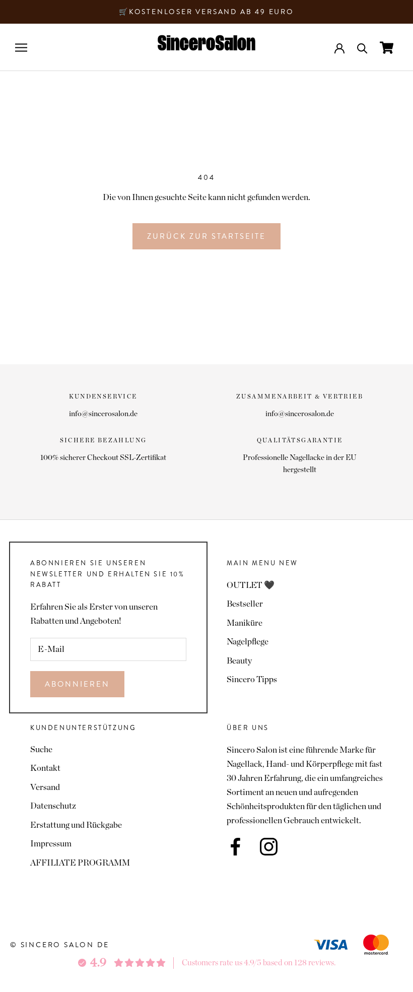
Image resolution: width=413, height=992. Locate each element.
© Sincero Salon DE (59, 945)
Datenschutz (53, 806)
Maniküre (244, 623)
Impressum (51, 843)
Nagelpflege (247, 641)
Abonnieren (77, 684)
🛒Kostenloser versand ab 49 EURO (206, 12)
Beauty (239, 660)
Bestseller (245, 604)
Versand (45, 787)
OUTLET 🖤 (250, 585)
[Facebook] (235, 846)
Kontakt (45, 768)
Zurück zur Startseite (206, 236)
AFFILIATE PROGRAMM (80, 862)
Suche (41, 749)
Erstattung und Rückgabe (76, 825)
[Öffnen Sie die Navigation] (21, 47)
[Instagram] (269, 846)
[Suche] (362, 47)
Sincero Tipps (252, 679)
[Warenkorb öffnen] (386, 47)
